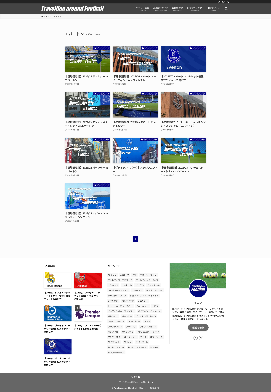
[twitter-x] (219, 1)
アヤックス (113, 285)
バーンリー (127, 316)
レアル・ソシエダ (116, 347)
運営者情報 (198, 327)
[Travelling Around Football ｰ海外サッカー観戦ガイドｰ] (72, 8)
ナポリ (155, 305)
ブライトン (131, 326)
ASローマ (124, 274)
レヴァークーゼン (116, 352)
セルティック (128, 300)
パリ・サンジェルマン (146, 316)
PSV (134, 274)
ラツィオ (128, 342)
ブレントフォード (148, 326)
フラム (147, 321)
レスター (154, 347)
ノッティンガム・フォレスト (121, 311)
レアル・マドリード (137, 347)
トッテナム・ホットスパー (120, 305)
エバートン (137, 290)
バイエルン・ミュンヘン (149, 311)
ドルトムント (142, 305)
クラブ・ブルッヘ (154, 290)
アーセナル (127, 285)
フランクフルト (115, 326)
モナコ (143, 336)
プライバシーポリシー (128, 382)
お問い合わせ (147, 382)
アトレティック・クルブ (147, 280)
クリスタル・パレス (117, 295)
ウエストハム (154, 285)
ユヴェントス (156, 336)
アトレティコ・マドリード (120, 280)
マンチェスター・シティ (148, 331)
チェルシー (143, 300)
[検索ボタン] (226, 8)
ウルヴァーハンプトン (118, 290)
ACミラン (112, 274)
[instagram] (223, 1)
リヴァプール (142, 342)
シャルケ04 (113, 300)
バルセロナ (113, 316)
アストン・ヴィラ (148, 274)
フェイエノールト (116, 321)
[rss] (228, 1)
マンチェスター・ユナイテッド (122, 336)
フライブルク (134, 321)
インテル (140, 285)
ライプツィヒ (114, 342)
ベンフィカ (113, 331)
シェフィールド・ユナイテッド (144, 295)
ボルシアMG (127, 331)
